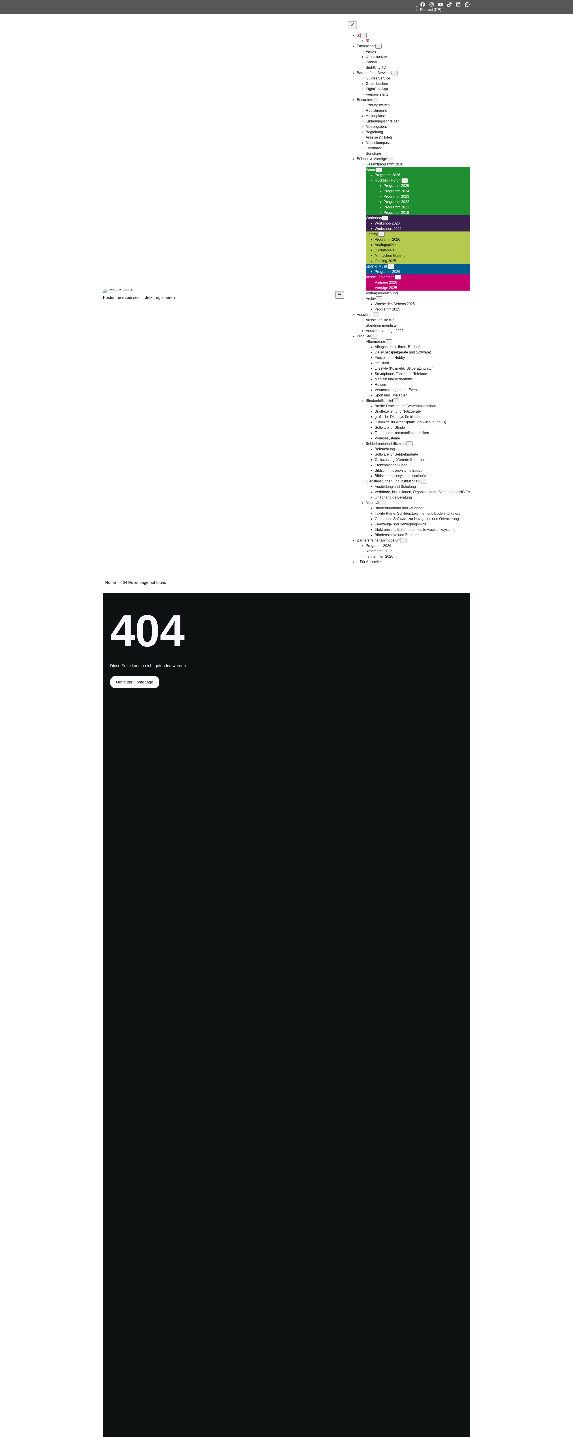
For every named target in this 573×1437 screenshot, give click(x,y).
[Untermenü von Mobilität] (382, 503)
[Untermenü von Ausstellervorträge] (398, 277)
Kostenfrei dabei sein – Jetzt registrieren (139, 297)
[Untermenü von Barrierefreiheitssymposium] (403, 540)
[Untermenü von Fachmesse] (378, 46)
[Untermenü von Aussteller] (376, 315)
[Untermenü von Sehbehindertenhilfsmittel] (409, 443)
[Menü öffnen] (339, 295)
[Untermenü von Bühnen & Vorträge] (390, 159)
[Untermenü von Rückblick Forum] (405, 180)
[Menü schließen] (352, 25)
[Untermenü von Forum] (379, 169)
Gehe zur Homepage (134, 682)
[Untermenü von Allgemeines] (389, 341)
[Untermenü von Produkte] (374, 336)
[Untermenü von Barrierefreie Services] (394, 73)
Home (110, 582)
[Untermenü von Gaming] (381, 234)
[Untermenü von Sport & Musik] (391, 266)
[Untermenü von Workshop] (385, 218)
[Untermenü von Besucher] (375, 100)
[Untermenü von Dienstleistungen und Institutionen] (423, 481)
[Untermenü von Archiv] (379, 298)
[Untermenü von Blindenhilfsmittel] (396, 400)
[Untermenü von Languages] (363, 35)
